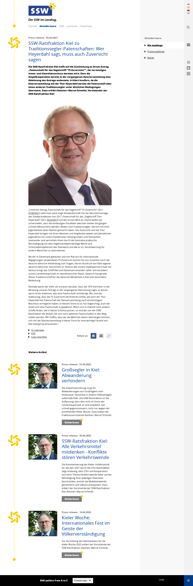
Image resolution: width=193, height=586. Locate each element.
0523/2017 (52, 219)
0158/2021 (33, 213)
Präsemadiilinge (155, 51)
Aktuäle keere (48, 26)
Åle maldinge (155, 45)
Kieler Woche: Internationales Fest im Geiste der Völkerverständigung (86, 526)
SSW (61, 26)
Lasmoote (72, 26)
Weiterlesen (72, 422)
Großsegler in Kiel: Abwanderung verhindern (81, 375)
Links (161, 579)
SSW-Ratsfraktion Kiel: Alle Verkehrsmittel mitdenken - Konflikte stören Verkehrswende (85, 449)
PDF (33, 333)
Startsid (32, 26)
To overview (37, 330)
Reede (150, 57)
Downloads (86, 26)
